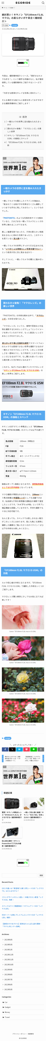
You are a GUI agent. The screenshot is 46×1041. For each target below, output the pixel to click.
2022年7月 (8, 979)
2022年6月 (8, 984)
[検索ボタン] (43, 3)
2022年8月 (8, 974)
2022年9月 (8, 969)
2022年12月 (8, 954)
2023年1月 (8, 949)
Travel (7, 1017)
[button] (5, 749)
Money (7, 1012)
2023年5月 (8, 944)
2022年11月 (8, 959)
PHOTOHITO (9, 218)
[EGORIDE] (23, 3)
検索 (41, 875)
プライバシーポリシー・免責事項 (23, 1034)
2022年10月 (8, 964)
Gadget (14, 25)
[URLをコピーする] (41, 749)
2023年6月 (8, 939)
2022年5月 (8, 989)
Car (6, 1002)
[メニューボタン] (3, 3)
